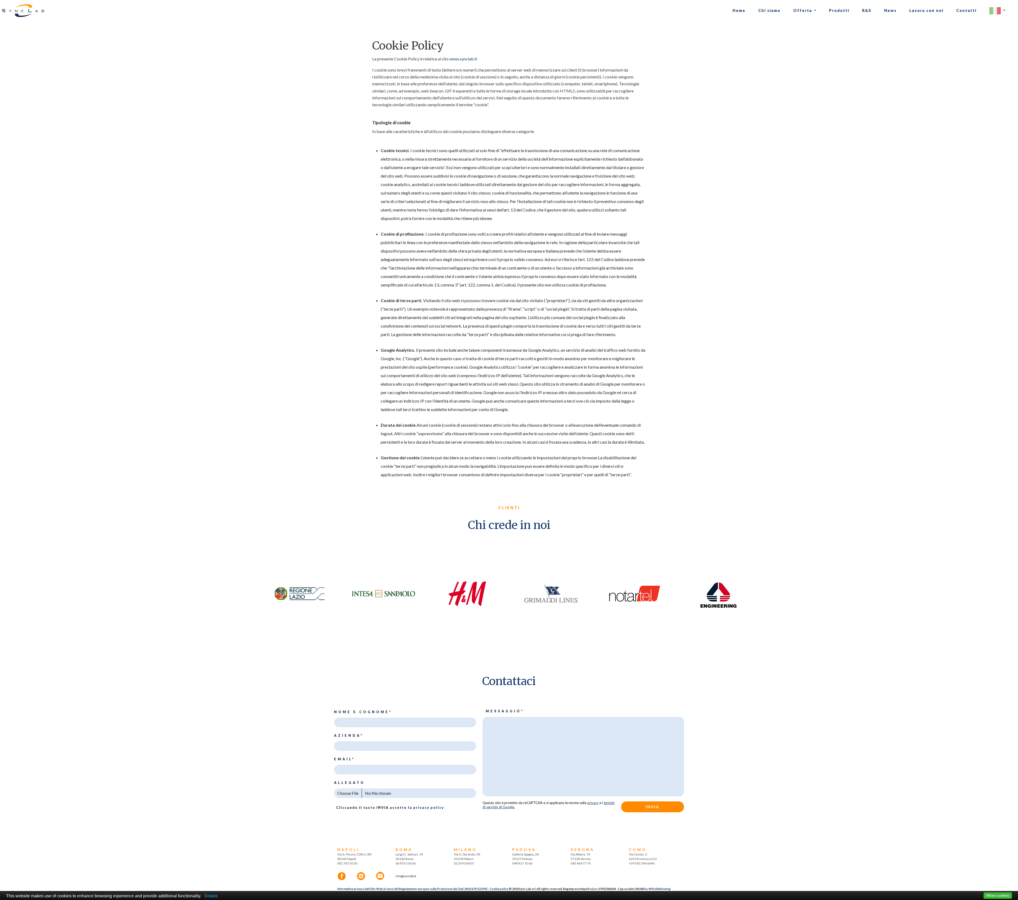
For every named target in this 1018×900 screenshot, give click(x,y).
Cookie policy (499, 888)
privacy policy (428, 808)
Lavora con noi (926, 10)
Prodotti (839, 10)
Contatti (966, 10)
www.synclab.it (463, 58)
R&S (866, 10)
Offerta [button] (803, 10)
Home (738, 10)
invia (652, 806)
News (890, 10)
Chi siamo (769, 10)
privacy (593, 803)
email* (344, 759)
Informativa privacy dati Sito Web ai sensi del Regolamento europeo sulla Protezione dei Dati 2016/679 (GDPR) (412, 888)
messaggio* (505, 711)
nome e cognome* (363, 712)
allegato (349, 783)
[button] (997, 11)
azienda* (348, 736)
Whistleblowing (659, 888)
